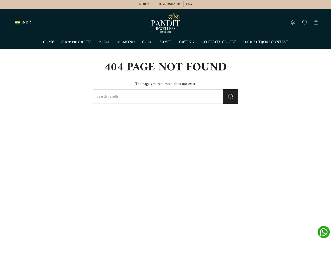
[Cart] (316, 22)
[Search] (230, 96)
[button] (76, 42)
